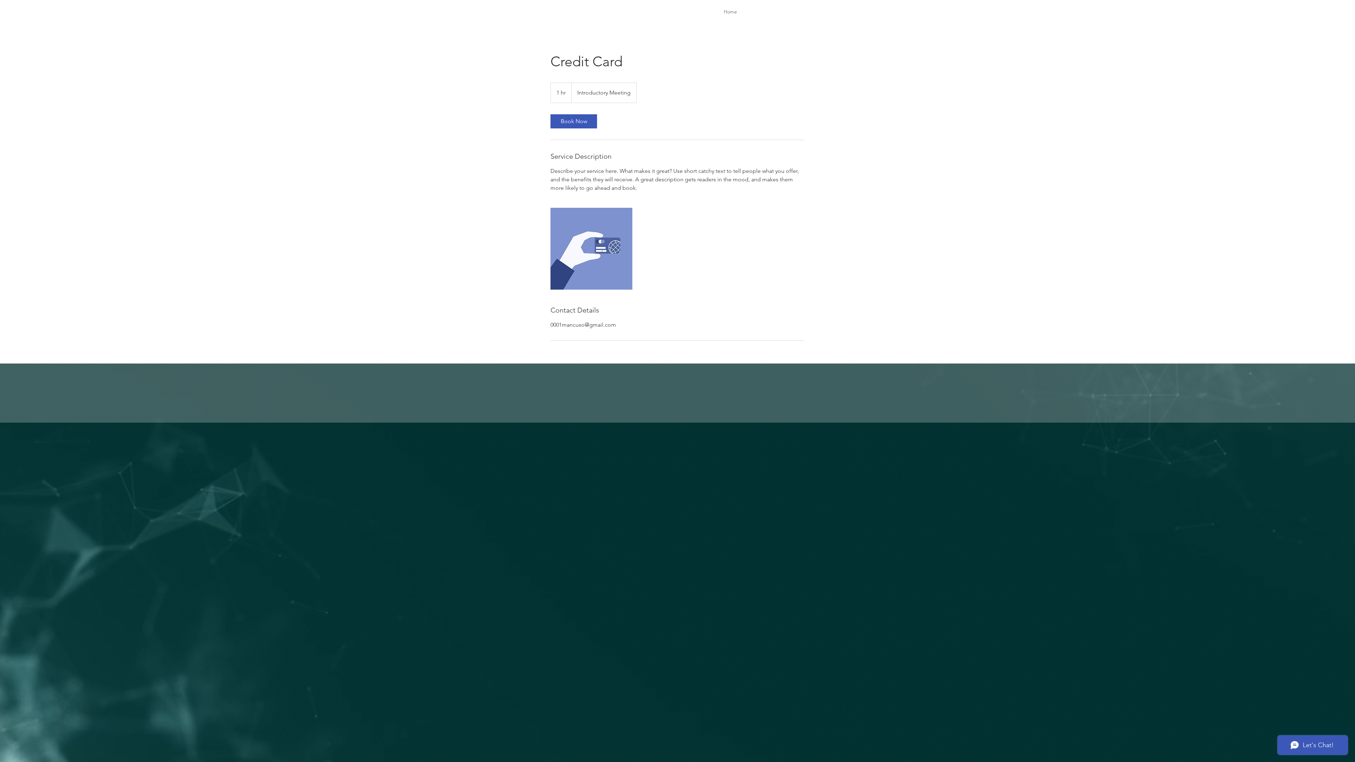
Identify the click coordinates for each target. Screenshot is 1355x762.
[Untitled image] (591, 249)
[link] (573, 121)
